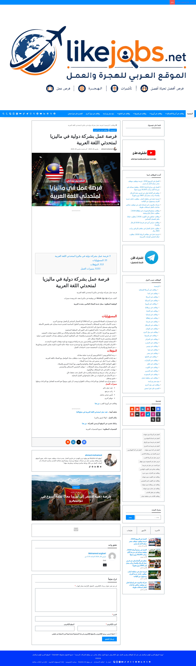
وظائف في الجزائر (151, 339)
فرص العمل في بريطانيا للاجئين (151, 454)
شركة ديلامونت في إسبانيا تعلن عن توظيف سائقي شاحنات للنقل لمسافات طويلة (136, 584)
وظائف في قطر (152, 364)
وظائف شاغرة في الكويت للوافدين (150, 469)
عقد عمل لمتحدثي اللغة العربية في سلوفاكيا (92, 412)
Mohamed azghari (97, 553)
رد (104, 565)
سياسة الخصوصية (71, 662)
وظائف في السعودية (151, 374)
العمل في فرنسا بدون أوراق (152, 442)
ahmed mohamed (107, 149)
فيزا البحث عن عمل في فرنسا (151, 465)
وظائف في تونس (152, 346)
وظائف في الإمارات (151, 360)
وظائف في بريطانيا (151, 307)
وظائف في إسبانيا (152, 314)
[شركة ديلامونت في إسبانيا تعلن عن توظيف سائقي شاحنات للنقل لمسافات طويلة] (154, 585)
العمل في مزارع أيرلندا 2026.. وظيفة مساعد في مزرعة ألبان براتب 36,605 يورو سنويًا (136, 552)
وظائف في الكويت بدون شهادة (151, 477)
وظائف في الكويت (151, 367)
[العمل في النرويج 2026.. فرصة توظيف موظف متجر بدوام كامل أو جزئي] (154, 542)
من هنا (84, 423)
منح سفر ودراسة (108, 114)
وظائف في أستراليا (151, 300)
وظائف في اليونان (152, 329)
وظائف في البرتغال (151, 325)
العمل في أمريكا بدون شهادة (151, 434)
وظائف (113, 125)
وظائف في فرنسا (152, 321)
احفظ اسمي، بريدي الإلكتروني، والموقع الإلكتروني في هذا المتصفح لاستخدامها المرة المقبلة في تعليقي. (83, 634)
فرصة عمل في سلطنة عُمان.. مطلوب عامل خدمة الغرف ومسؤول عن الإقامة (137, 574)
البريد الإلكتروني (111, 624)
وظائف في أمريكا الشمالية (175, 114)
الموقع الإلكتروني (69, 624)
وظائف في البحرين (151, 371)
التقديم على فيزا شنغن (75, 114)
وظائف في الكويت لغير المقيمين (150, 481)
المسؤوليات (98, 260)
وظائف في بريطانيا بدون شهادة (151, 484)
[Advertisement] (76, 228)
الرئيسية (190, 114)
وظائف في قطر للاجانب (153, 492)
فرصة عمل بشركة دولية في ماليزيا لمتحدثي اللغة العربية (81, 256)
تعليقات (129, 530)
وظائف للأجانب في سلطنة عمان (150, 496)
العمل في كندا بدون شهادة (152, 450)
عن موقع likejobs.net (85, 662)
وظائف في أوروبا (156, 114)
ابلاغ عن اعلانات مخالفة (39, 662)
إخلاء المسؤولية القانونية (56, 662)
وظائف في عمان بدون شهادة (151, 488)
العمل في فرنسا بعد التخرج (152, 446)
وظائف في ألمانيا (152, 311)
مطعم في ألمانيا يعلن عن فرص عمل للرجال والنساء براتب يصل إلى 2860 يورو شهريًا (136, 563)
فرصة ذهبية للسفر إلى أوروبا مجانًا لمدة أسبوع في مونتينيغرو (76, 498)
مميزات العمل (87, 268)
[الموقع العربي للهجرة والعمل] (98, 57)
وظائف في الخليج (124, 114)
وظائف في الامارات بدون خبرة (151, 473)
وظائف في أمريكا (152, 297)
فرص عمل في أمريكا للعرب (152, 457)
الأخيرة (157, 530)
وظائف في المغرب (151, 343)
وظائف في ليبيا (153, 350)
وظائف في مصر (152, 353)
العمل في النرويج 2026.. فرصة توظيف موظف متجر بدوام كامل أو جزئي (138, 541)
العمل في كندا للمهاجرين (134, 450)
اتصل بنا (108, 662)
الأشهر (143, 530)
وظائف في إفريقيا (140, 114)
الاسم (114, 614)
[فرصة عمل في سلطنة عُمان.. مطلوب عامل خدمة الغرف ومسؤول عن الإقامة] (154, 574)
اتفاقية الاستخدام (99, 662)
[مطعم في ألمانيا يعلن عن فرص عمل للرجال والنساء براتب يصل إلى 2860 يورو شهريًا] (154, 564)
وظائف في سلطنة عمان (150, 378)
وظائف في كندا (153, 293)
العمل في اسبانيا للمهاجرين (152, 438)
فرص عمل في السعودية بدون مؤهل (150, 461)
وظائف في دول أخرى (93, 114)
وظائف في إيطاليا (152, 318)
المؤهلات (94, 264)
